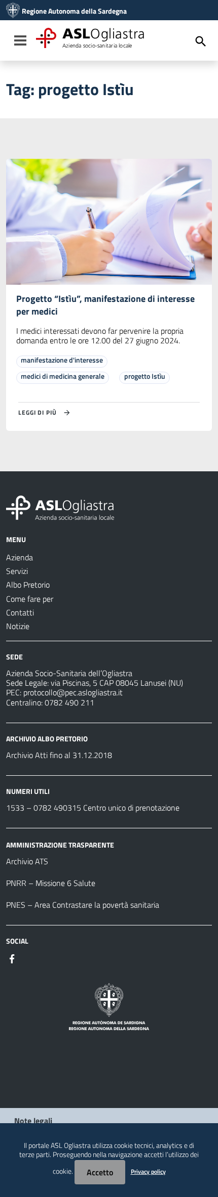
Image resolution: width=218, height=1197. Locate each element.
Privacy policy (148, 1171)
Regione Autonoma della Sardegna (74, 11)
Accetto (100, 1172)
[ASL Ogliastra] (13, 11)
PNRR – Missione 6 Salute (50, 883)
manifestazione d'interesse (62, 359)
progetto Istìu (144, 376)
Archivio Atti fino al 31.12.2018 (59, 755)
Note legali (33, 1121)
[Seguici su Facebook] (12, 958)
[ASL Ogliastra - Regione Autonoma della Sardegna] (60, 507)
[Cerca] (201, 41)
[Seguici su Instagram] (30, 958)
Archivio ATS (27, 861)
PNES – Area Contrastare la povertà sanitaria (82, 905)
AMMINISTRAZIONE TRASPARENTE (60, 844)
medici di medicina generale (62, 376)
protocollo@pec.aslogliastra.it (73, 692)
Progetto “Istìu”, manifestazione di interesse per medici (105, 305)
